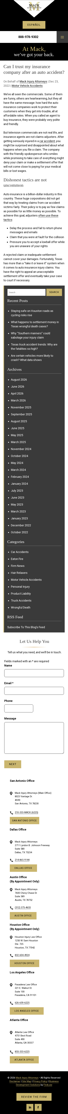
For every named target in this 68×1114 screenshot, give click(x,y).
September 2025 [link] (21, 414)
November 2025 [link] (21, 407)
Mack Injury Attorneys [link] (33, 81)
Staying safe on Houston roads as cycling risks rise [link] (32, 313)
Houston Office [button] (24, 963)
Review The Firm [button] (34, 1096)
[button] (62, 37)
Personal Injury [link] (20, 586)
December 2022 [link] (21, 525)
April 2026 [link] (17, 393)
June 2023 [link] (17, 497)
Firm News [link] (18, 565)
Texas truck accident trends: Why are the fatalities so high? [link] (34, 346)
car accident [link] (47, 141)
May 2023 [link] (17, 504)
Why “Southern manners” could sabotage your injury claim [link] (30, 335)
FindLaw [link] (48, 1084)
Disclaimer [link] (14, 1081)
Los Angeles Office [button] (27, 1011)
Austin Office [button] (23, 915)
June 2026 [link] (17, 386)
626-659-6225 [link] (22, 1002)
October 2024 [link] (19, 456)
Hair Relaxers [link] (19, 572)
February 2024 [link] (20, 476)
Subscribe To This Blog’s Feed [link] (26, 627)
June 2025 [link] (17, 428)
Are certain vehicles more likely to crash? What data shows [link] (32, 358)
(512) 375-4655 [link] (23, 907)
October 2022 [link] (19, 532)
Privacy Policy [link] (40, 1081)
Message (10, 718)
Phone (8, 700)
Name (8, 665)
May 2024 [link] (17, 463)
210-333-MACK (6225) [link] (26, 812)
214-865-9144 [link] (22, 859)
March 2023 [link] (18, 511)
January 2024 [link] (19, 483)
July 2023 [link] (17, 490)
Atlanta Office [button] (24, 1059)
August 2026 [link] (19, 379)
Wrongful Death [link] (20, 607)
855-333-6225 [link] (22, 1051)
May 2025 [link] (17, 435)
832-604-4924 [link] (22, 955)
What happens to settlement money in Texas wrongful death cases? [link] (35, 324)
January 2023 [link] (19, 518)
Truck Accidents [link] (21, 600)
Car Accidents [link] (20, 552)
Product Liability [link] (21, 593)
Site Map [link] (26, 1081)
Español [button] (34, 24)
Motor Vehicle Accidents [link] (27, 85)
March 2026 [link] (18, 400)
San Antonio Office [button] (24, 820)
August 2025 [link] (19, 421)
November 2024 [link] (21, 449)
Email (8, 683)
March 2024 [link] (18, 469)
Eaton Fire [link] (17, 559)
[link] (34, 8)
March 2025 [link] (18, 442)
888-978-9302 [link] (28, 37)
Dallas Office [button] (23, 868)
